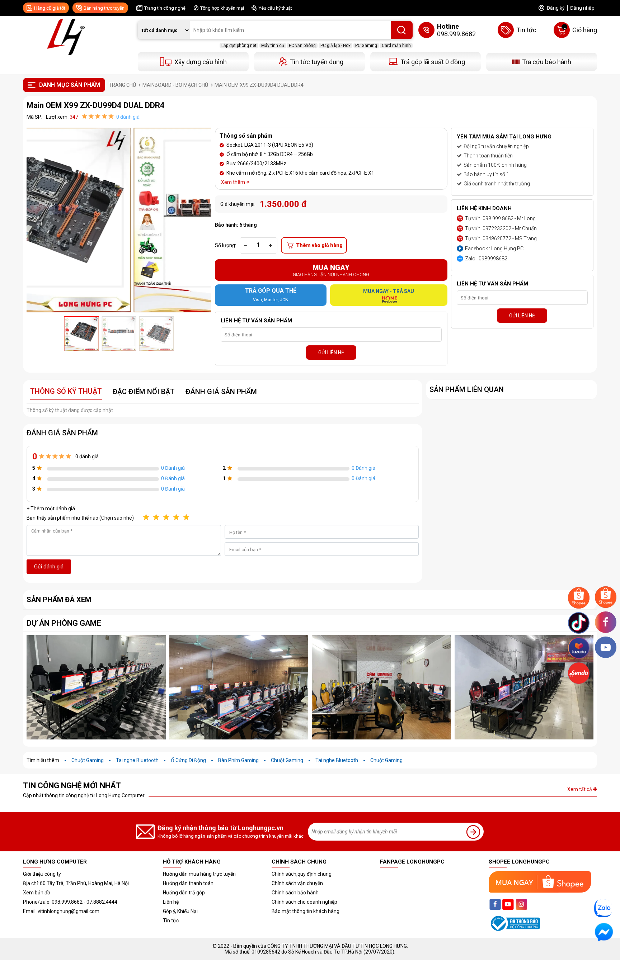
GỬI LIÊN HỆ (331, 352)
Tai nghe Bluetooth (137, 760)
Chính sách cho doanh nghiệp (304, 902)
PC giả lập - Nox (335, 45)
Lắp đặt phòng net (239, 45)
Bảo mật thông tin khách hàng (305, 911)
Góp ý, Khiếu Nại (180, 911)
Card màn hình (396, 45)
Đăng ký (556, 8)
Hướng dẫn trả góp (184, 892)
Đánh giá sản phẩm (221, 391)
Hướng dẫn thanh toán (188, 883)
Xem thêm (233, 182)
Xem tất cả (580, 789)
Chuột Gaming (87, 760)
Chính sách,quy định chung (302, 874)
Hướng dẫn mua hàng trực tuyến (199, 874)
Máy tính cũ (272, 45)
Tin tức (171, 920)
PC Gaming (366, 45)
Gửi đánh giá (49, 566)
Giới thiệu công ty (42, 874)
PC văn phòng (302, 45)
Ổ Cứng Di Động (188, 760)
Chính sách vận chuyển (297, 883)
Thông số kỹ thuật (66, 391)
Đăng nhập (582, 8)
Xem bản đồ (36, 892)
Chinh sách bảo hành (295, 892)
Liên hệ (171, 902)
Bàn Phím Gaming (238, 760)
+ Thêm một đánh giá (51, 508)
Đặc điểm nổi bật (144, 391)
